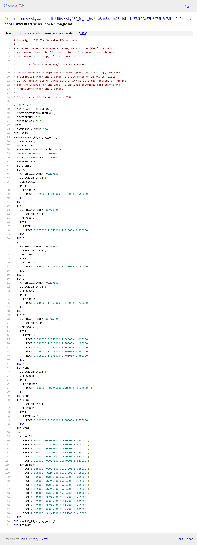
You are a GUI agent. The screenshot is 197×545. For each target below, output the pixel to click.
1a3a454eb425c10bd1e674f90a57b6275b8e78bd (135, 18)
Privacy (33, 539)
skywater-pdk (42, 18)
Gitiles (23, 539)
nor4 (8, 24)
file (83, 33)
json (190, 539)
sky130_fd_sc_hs (79, 18)
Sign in (189, 6)
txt (181, 539)
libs (60, 18)
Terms (44, 539)
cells (185, 18)
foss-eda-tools (16, 18)
